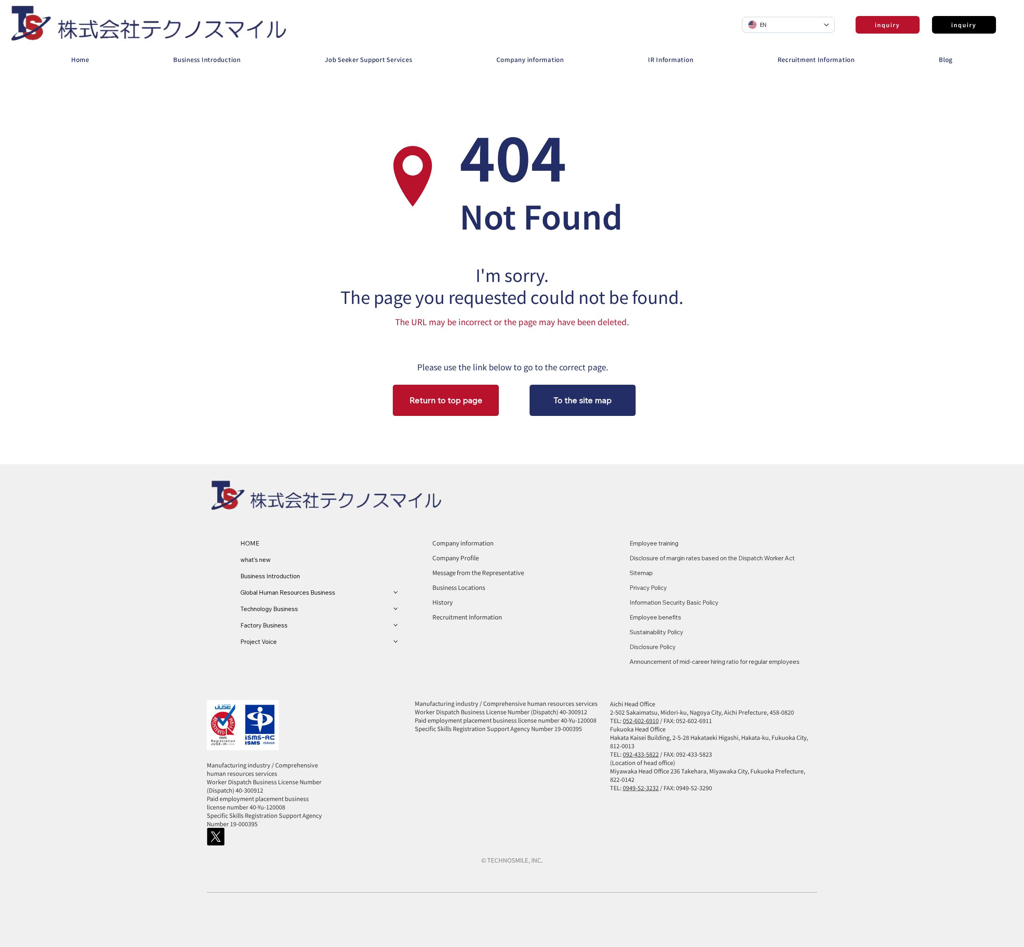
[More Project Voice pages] (396, 641)
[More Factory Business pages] (396, 625)
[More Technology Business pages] (396, 609)
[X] (215, 836)
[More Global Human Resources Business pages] (396, 592)
